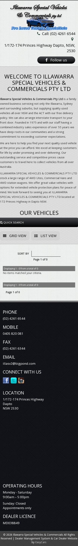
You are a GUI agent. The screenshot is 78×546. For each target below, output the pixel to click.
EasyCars (40, 542)
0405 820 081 (13, 333)
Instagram (21, 380)
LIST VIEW (48, 235)
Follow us (58, 60)
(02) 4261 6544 (14, 318)
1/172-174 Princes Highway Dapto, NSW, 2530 (39, 48)
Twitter (13, 380)
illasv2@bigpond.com (19, 363)
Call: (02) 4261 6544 (58, 33)
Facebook (6, 380)
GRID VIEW (17, 235)
